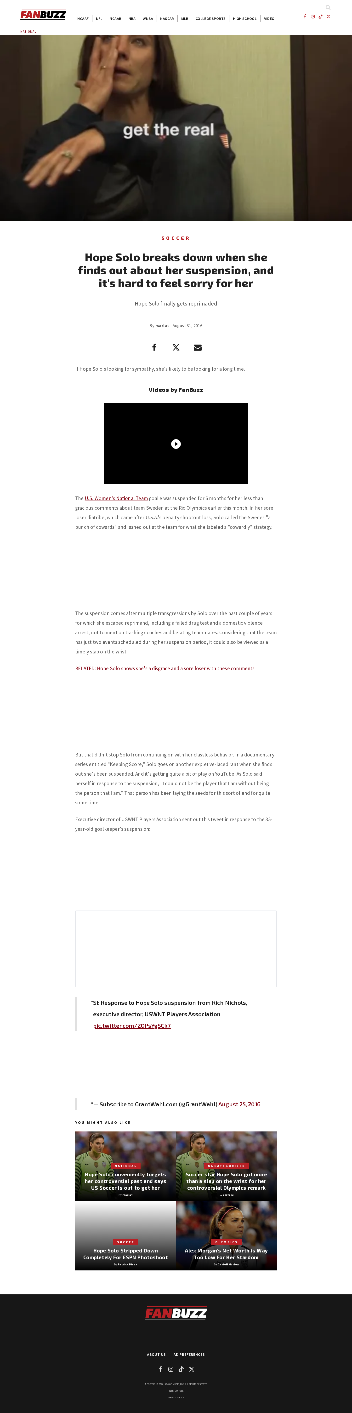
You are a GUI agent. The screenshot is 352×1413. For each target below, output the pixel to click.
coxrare (228, 1195)
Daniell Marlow (228, 1264)
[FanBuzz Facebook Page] (305, 16)
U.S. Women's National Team (116, 498)
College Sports (211, 18)
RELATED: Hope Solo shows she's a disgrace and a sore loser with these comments (165, 668)
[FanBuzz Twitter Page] (329, 16)
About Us (156, 1354)
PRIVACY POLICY (176, 1397)
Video (269, 18)
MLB (184, 18)
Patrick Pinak (127, 1264)
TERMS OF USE (176, 1390)
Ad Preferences (189, 1354)
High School (245, 18)
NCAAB (115, 18)
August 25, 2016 (239, 1104)
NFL (99, 18)
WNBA (148, 18)
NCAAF (83, 18)
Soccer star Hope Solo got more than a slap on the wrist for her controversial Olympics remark (226, 1181)
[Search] (328, 7)
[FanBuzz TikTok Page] (321, 16)
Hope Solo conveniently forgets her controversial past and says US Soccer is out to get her (125, 1181)
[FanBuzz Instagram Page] (313, 16)
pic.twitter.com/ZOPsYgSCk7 (132, 1025)
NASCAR (167, 18)
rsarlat (162, 325)
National (28, 31)
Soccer (176, 238)
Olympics (226, 1242)
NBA (132, 18)
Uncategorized (226, 1165)
